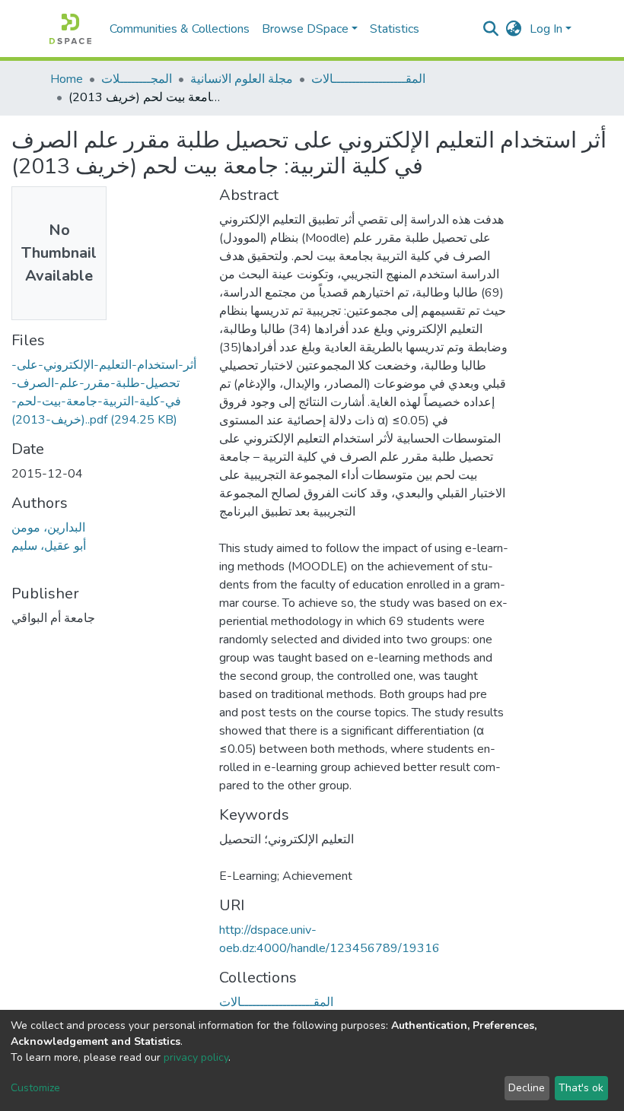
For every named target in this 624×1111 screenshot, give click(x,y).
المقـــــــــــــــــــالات (368, 79)
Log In (546, 29)
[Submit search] (491, 29)
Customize (35, 1088)
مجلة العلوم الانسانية (241, 79)
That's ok (581, 1088)
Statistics (394, 29)
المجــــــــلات (136, 79)
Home (66, 79)
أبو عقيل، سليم (48, 546)
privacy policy (196, 1057)
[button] (514, 29)
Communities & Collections (180, 29)
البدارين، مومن (48, 527)
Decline (526, 1088)
